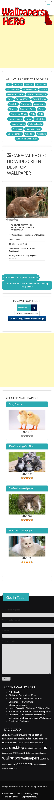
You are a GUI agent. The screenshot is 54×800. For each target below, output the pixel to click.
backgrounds (7, 739)
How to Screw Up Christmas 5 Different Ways (30, 708)
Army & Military (30, 89)
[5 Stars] (17, 219)
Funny (41, 109)
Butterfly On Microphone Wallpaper (21, 277)
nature (20, 753)
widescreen (22, 764)
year (16, 769)
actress (12, 735)
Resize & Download (28, 313)
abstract (5, 735)
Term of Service (11, 797)
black (41, 739)
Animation (41, 84)
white (4, 764)
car (14, 743)
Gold (40, 114)
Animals (29, 84)
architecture (23, 734)
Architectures (13, 89)
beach (26, 738)
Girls (32, 114)
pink (28, 753)
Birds (10, 99)
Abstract (18, 84)
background (36, 735)
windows (36, 765)
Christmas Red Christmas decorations (27, 714)
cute (43, 743)
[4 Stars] (14, 219)
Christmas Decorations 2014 (22, 695)
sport (43, 753)
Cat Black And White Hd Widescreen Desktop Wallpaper (27, 285)
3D (9, 84)
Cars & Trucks (39, 99)
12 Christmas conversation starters (25, 698)
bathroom (18, 739)
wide (10, 764)
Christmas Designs (18, 705)
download (29, 748)
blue (47, 739)
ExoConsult (14, 251)
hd (31, 256)
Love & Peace (18, 124)
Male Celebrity (35, 124)
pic (25, 752)
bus (11, 743)
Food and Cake (27, 109)
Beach (44, 89)
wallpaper (13, 258)
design (5, 748)
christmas (34, 743)
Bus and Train (22, 99)
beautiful (34, 739)
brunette (5, 743)
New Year (17, 129)
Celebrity (13, 104)
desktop (26, 256)
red (32, 753)
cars (18, 742)
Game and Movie (18, 114)
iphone (5, 753)
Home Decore (15, 119)
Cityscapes (39, 104)
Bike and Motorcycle (36, 94)
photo (34, 256)
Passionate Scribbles (18, 721)
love (10, 753)
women (5, 769)
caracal (19, 256)
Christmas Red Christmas (21, 702)
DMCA (19, 793)
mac (15, 752)
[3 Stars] (12, 219)
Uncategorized (15, 134)
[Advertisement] (27, 41)
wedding (44, 758)
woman (43, 765)
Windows (41, 134)
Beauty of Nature (15, 94)
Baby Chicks (14, 692)
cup (40, 743)
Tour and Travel (33, 129)
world (11, 768)
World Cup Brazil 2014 (26, 139)
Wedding (29, 134)
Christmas (26, 104)
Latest (28, 119)
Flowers (12, 109)
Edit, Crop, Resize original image (28, 318)
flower (36, 748)
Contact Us (7, 793)
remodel (38, 753)
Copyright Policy (29, 797)
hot (49, 748)
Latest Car (40, 119)
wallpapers (30, 758)
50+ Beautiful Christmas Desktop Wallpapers (30, 711)
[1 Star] (7, 219)
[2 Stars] (10, 219)
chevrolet (25, 743)
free (40, 748)
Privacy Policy (31, 793)
